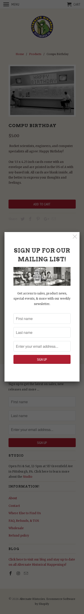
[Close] (75, 237)
